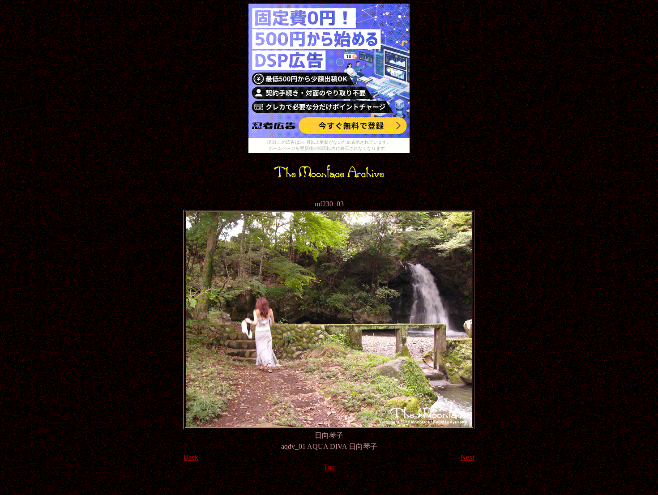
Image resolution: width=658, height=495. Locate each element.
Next (467, 457)
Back (191, 457)
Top (329, 467)
